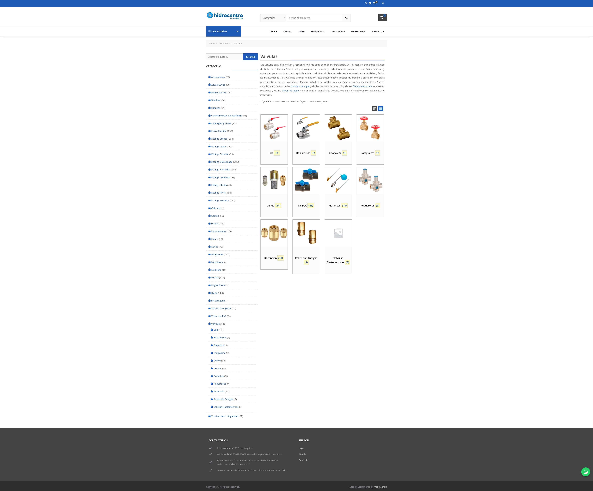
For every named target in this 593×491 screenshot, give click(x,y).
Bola (216, 329)
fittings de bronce (362, 86)
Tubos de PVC (218, 316)
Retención (219, 391)
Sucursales (358, 31)
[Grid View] (374, 108)
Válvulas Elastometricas (226, 406)
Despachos (317, 31)
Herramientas (218, 231)
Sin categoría (218, 300)
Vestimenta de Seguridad (224, 416)
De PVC (218, 368)
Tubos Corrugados (221, 308)
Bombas (215, 100)
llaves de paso (290, 90)
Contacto (377, 31)
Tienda (287, 31)
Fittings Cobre (218, 146)
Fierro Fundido (219, 130)
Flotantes (219, 376)
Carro (301, 31)
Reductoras (220, 383)
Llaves (214, 246)
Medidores (217, 262)
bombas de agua (300, 86)
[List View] (380, 108)
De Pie (217, 360)
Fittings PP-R (218, 192)
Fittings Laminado (220, 177)
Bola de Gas (220, 337)
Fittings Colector (220, 154)
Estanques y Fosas (221, 123)
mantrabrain (380, 486)
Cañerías (215, 107)
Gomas (215, 215)
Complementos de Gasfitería (226, 115)
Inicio (273, 31)
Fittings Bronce (219, 138)
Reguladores (218, 285)
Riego (214, 292)
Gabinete (216, 208)
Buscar (250, 56)
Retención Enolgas (223, 399)
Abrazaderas (218, 76)
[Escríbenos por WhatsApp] (585, 471)
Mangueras (217, 254)
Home (214, 238)
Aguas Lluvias (218, 84)
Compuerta (219, 352)
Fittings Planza (219, 184)
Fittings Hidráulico (220, 169)
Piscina (215, 277)
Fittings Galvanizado (222, 161)
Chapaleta (219, 345)
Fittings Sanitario (220, 200)
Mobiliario (216, 269)
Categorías (219, 31)
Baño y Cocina (218, 92)
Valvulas (215, 323)
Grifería (215, 223)
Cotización (338, 31)
